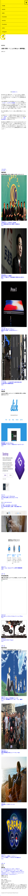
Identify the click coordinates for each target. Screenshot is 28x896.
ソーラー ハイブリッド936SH (8, 102)
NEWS (3, 9)
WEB (3, 13)
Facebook (4, 24)
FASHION (4, 16)
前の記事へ (4, 169)
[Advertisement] (14, 71)
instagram (4, 31)
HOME (3, 5)
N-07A (5, 116)
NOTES (4, 20)
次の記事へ (3, 170)
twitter (3, 28)
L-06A (4, 117)
